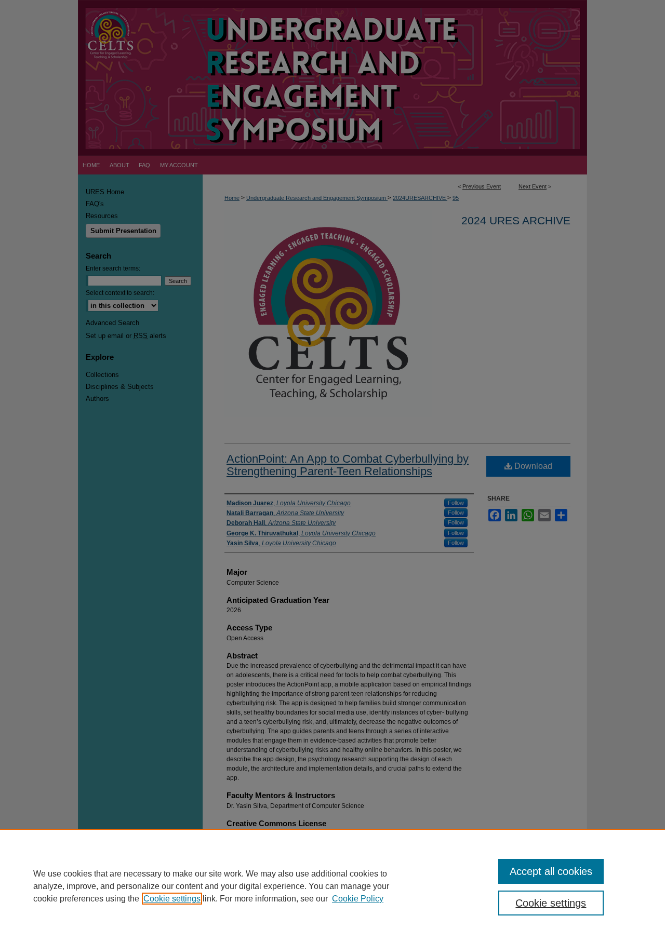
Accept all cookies (551, 871)
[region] (332, 886)
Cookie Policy (357, 898)
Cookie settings (172, 898)
